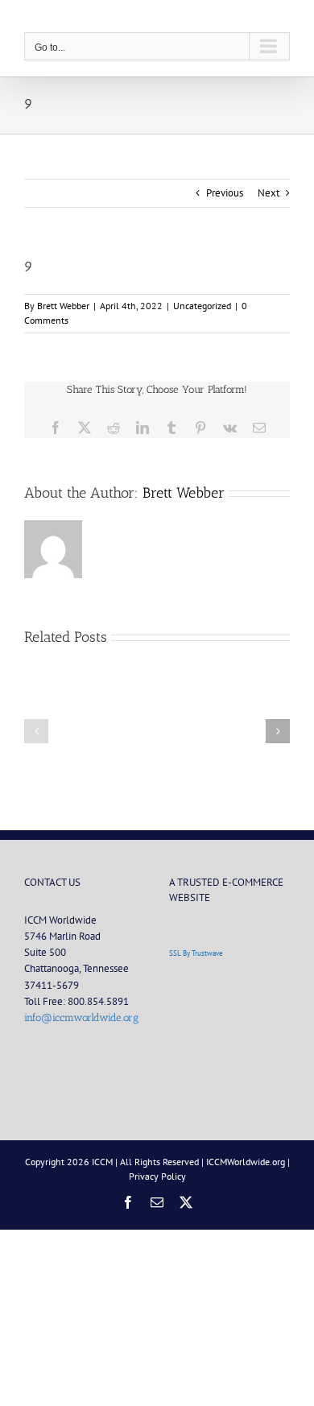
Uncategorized (202, 306)
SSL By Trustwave (196, 953)
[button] (36, 731)
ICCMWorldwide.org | (248, 1162)
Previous (224, 193)
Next (268, 193)
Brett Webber (63, 306)
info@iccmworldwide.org (81, 1017)
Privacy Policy (157, 1176)
